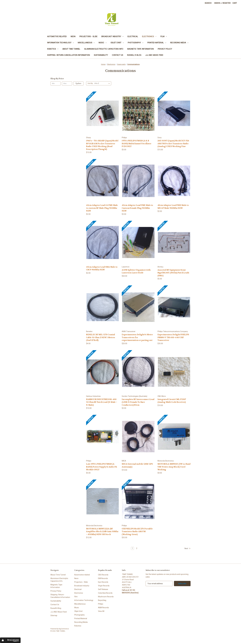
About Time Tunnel (71, 49)
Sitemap (53, 615)
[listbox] (102, 83)
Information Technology (59, 42)
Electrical (133, 36)
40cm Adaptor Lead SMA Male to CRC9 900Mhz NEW (101, 268)
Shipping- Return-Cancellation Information (68, 55)
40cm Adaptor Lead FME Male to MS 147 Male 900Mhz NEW (173, 206)
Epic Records (103, 582)
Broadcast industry (111, 36)
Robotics (51, 49)
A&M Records (103, 608)
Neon (73, 36)
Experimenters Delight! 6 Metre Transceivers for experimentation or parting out (137, 337)
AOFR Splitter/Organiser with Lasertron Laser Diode (136, 271)
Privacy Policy (165, 49)
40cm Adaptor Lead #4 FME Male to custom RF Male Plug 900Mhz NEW (102, 208)
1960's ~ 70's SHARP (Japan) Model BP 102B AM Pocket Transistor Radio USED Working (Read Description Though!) (102, 145)
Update (78, 83)
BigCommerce (64, 629)
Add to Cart (138, 115)
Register (227, 3)
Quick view (93, 109)
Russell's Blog (134, 55)
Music (101, 42)
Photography (134, 42)
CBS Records (103, 575)
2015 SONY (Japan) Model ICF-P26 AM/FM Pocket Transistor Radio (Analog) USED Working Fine (173, 143)
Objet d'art (116, 42)
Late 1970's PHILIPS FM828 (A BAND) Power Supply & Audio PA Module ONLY (101, 467)
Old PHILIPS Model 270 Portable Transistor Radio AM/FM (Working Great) (137, 531)
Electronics (148, 36)
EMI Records (103, 578)
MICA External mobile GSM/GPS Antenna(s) (137, 465)
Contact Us (117, 55)
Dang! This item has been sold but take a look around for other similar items (102, 115)
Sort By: (90, 83)
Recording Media (178, 42)
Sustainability (101, 55)
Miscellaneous (85, 42)
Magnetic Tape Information (140, 49)
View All (101, 611)
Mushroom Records (106, 597)
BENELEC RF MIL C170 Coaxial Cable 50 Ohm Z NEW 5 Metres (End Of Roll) (100, 337)
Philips (100, 604)
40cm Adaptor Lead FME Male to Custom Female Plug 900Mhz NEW (137, 208)
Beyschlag (102, 600)
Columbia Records (105, 593)
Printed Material (155, 42)
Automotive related (57, 36)
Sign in (217, 3)
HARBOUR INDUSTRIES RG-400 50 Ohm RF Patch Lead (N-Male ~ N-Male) (101, 402)
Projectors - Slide (88, 36)
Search (208, 3)
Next (187, 548)
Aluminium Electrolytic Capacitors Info (103, 49)
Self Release (103, 589)
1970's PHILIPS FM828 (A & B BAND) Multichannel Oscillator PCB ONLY (136, 143)
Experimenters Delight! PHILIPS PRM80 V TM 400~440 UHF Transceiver (173, 337)
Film (162, 36)
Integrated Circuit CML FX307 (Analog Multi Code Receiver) (172, 400)
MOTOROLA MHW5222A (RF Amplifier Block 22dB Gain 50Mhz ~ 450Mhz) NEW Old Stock (102, 531)
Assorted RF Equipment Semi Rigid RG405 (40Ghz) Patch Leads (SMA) (173, 273)
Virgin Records (103, 586)
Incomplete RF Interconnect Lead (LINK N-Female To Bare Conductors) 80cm (138, 402)
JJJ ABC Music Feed (154, 55)
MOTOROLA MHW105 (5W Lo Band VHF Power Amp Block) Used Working (174, 467)
